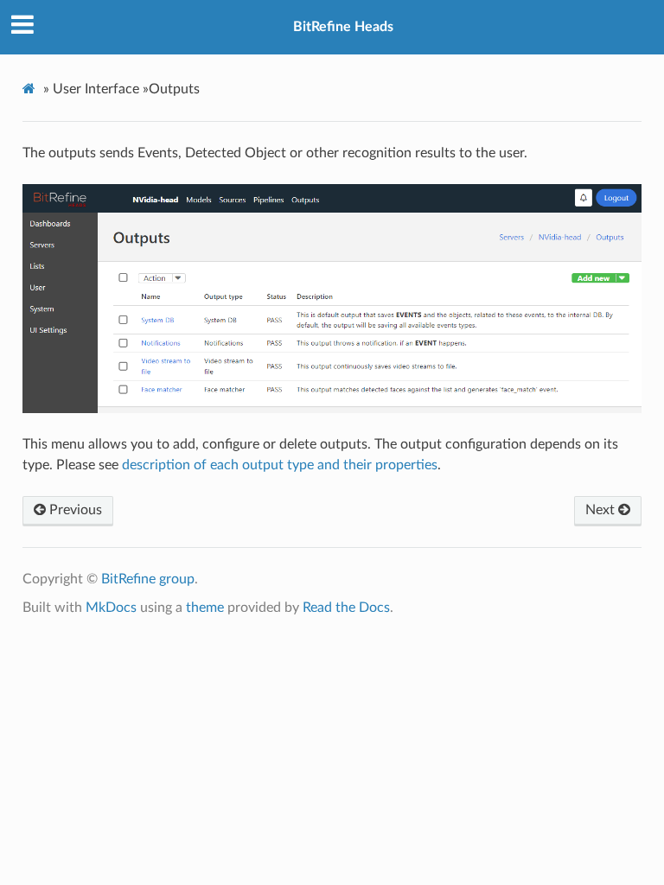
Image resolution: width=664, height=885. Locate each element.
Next (601, 510)
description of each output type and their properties (279, 465)
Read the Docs (346, 607)
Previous (74, 510)
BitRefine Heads (343, 27)
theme (205, 607)
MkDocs (111, 607)
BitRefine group (148, 579)
